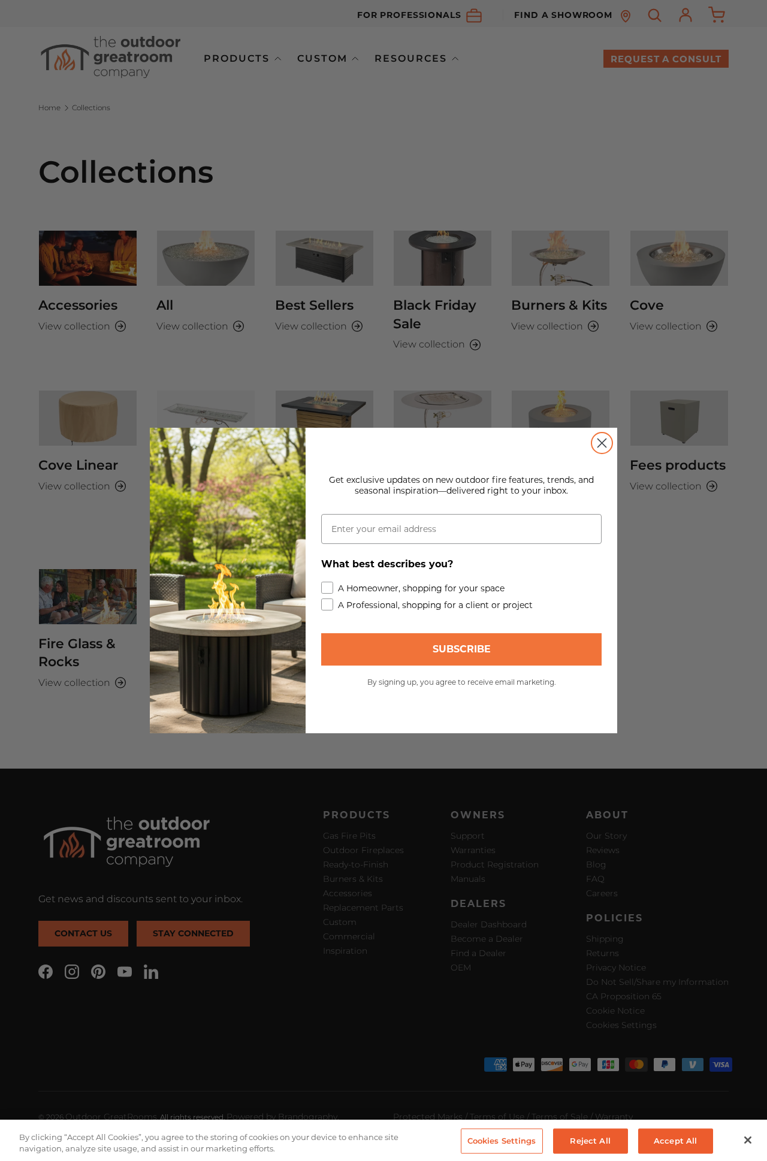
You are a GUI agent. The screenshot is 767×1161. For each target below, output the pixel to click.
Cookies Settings (501, 1140)
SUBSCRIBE (462, 649)
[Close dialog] (601, 443)
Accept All (675, 1140)
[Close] (748, 1140)
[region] (383, 1140)
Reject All (590, 1140)
